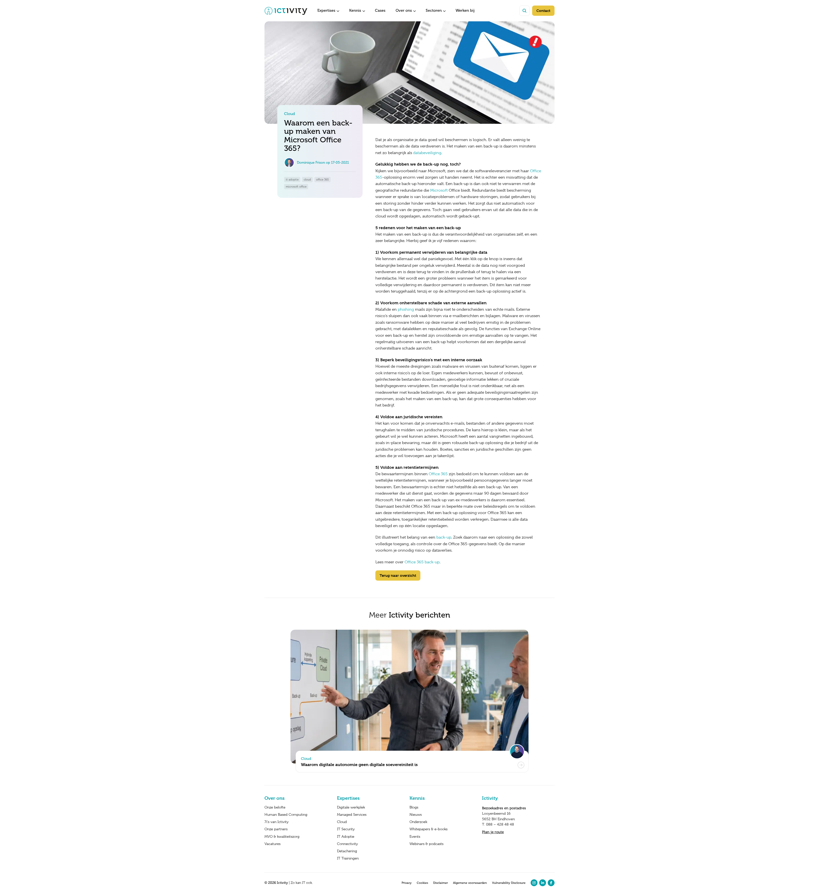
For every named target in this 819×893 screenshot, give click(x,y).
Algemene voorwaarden (470, 883)
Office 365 (438, 474)
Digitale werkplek (351, 807)
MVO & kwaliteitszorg (281, 837)
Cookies (422, 883)
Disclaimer (440, 883)
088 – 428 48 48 (500, 824)
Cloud (342, 822)
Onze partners (276, 829)
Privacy (407, 883)
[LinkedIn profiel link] (542, 882)
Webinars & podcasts (426, 844)
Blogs (414, 807)
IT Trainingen (348, 858)
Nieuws (416, 815)
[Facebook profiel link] (551, 882)
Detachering (347, 851)
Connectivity (347, 844)
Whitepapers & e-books (428, 829)
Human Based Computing (285, 815)
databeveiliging (427, 152)
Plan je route (493, 832)
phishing (406, 309)
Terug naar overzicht (398, 575)
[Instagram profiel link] (534, 882)
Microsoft (439, 190)
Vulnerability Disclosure (509, 883)
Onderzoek (418, 822)
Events (415, 837)
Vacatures (272, 844)
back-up (443, 537)
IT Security (346, 829)
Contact (543, 11)
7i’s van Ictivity (276, 822)
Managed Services (351, 815)
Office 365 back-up (422, 562)
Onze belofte (274, 807)
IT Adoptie (345, 837)
